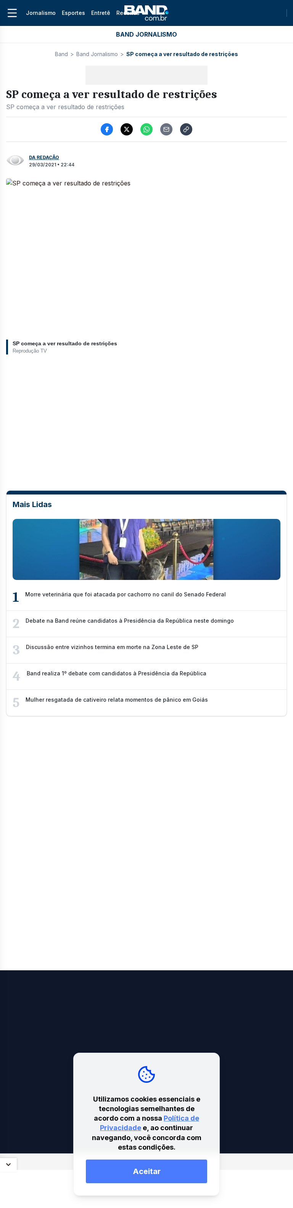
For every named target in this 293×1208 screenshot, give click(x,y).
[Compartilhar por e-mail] (166, 129)
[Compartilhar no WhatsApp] (146, 129)
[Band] (146, 13)
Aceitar (147, 1171)
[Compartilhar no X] (127, 129)
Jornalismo (41, 13)
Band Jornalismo (97, 54)
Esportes (73, 13)
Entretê (100, 13)
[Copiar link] (186, 129)
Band (61, 54)
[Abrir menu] (12, 13)
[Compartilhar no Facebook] (107, 129)
